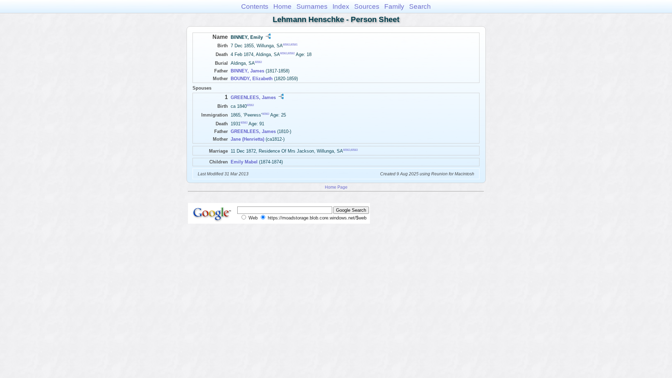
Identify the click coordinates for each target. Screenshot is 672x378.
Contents (254, 6)
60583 (354, 150)
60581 (294, 44)
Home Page (336, 187)
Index (340, 6)
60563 (286, 44)
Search (420, 6)
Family (394, 6)
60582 (291, 53)
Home (282, 6)
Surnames (312, 6)
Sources (366, 6)
